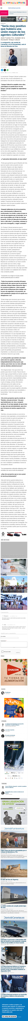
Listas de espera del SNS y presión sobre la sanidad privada (14, 573)
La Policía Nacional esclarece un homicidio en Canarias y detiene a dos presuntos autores (14, 996)
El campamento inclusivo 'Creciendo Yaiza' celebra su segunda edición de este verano (13, 607)
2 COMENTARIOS (9, 72)
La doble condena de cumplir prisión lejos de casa (13, 906)
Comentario (3, 640)
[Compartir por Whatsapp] (7, 70)
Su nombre (3, 636)
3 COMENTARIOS (9, 853)
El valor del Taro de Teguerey (9, 879)
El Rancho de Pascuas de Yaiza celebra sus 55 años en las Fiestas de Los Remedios (14, 590)
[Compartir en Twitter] (5, 70)
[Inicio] (14, 8)
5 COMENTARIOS (10, 909)
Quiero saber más (7, 1012)
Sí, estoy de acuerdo (9, 1016)
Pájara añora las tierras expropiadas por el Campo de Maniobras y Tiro (13, 851)
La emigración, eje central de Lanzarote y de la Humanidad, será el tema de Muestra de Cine (13, 44)
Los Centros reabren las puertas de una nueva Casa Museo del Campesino (13, 555)
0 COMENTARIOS (9, 881)
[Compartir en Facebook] (2, 70)
